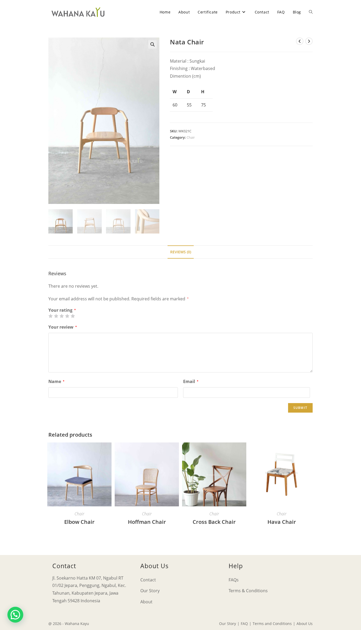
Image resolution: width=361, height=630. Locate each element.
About (146, 602)
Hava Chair (281, 521)
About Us (305, 623)
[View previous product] (299, 41)
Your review (62, 327)
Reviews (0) (180, 251)
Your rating (62, 310)
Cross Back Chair (214, 521)
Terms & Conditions (248, 591)
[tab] (181, 252)
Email (190, 381)
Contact (148, 580)
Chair (191, 137)
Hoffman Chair (147, 521)
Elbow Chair (79, 521)
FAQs (234, 580)
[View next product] (309, 41)
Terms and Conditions (272, 623)
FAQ (244, 623)
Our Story (150, 591)
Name (56, 381)
